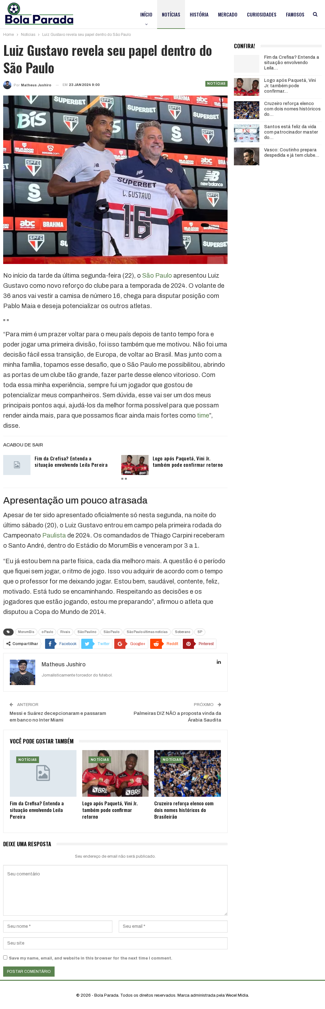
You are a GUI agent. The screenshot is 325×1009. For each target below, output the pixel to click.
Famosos (295, 14)
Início (146, 14)
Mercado (227, 14)
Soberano (182, 632)
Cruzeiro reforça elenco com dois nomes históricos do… (292, 109)
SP (199, 632)
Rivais (65, 632)
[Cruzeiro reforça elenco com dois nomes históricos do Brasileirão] (187, 773)
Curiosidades (261, 14)
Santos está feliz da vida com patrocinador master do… (291, 132)
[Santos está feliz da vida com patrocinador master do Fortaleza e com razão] (246, 133)
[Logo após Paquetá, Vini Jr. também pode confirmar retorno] (135, 465)
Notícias (171, 14)
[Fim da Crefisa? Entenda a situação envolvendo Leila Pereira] (16, 465)
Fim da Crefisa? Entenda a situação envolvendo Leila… (291, 62)
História (199, 14)
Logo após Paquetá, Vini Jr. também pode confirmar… (290, 86)
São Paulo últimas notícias (147, 632)
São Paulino (86, 632)
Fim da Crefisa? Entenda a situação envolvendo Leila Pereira (71, 461)
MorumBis (26, 632)
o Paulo (47, 632)
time (203, 415)
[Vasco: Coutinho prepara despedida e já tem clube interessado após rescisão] (246, 156)
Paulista (54, 535)
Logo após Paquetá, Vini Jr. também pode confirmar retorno (188, 461)
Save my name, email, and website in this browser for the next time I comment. (90, 958)
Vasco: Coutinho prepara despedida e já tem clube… (291, 153)
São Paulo (157, 275)
